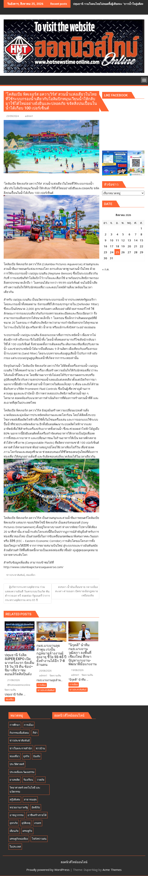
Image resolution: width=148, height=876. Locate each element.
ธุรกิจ (26, 756)
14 (135, 240)
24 (111, 252)
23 (105, 252)
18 (117, 246)
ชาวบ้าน (40, 748)
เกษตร (37, 823)
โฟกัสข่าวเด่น (39, 838)
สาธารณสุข (30, 799)
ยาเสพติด (15, 779)
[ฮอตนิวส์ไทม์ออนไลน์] (7, 79)
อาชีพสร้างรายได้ (37, 815)
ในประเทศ (15, 846)
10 (111, 240)
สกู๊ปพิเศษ (15, 799)
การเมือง (42, 684)
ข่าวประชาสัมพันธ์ (15, 575)
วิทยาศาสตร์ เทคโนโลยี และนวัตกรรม (25, 789)
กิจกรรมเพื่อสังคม (19, 732)
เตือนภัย (14, 831)
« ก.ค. (105, 269)
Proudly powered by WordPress (48, 870)
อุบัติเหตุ (26, 823)
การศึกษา (15, 725)
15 (141, 240)
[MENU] (144, 80)
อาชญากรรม (17, 815)
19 (123, 246)
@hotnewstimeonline (18, 685)
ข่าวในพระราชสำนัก (21, 748)
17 (111, 246)
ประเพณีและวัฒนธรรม (22, 772)
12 (123, 240)
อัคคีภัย (36, 807)
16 (105, 246)
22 (141, 246)
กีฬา (35, 732)
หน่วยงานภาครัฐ (19, 807)
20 (129, 246)
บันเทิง (36, 756)
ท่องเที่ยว (30, 575)
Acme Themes (112, 870)
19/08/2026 (77, 670)
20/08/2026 (45, 670)
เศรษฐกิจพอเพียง (19, 838)
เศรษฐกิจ (27, 831)
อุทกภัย (14, 823)
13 (129, 240)
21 (135, 246)
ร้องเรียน (28, 779)
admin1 (29, 116)
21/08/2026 (13, 680)
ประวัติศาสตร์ (17, 764)
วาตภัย (40, 779)
